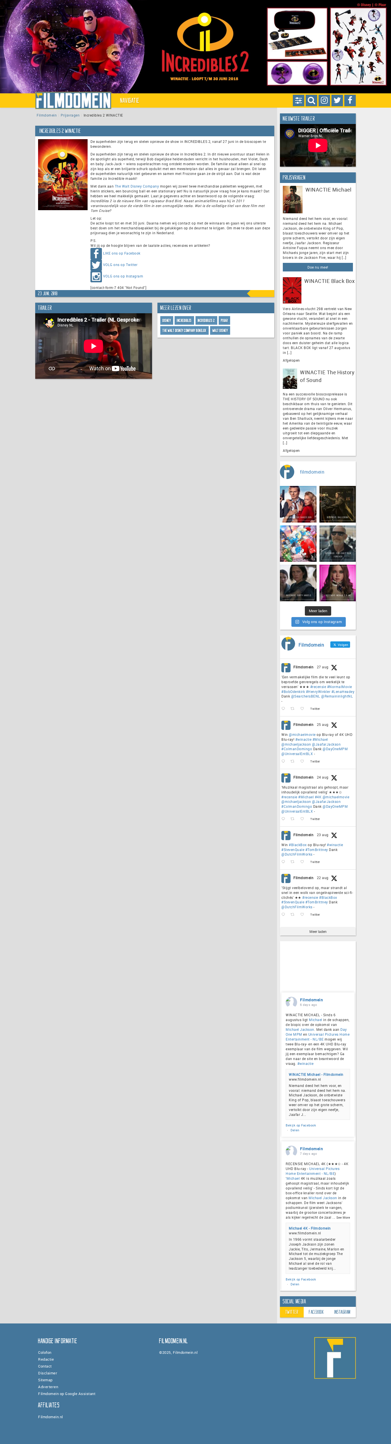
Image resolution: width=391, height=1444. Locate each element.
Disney (167, 320)
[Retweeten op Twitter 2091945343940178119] (294, 819)
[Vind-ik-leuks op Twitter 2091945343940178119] (304, 819)
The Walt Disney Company (137, 186)
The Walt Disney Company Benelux (184, 330)
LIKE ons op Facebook (122, 253)
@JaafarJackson (326, 744)
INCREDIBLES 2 (206, 320)
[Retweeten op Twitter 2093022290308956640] (294, 709)
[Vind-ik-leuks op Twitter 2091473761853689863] (304, 862)
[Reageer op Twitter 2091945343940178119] (284, 819)
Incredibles (184, 320)
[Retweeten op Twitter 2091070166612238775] (294, 915)
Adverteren (48, 1386)
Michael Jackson (300, 1029)
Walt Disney (220, 330)
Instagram (342, 1312)
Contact (45, 1366)
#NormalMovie (339, 686)
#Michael (320, 739)
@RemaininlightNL (337, 696)
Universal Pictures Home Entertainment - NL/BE (317, 1036)
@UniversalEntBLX (297, 753)
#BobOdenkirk (293, 691)
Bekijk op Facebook (301, 1125)
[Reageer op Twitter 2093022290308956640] (284, 709)
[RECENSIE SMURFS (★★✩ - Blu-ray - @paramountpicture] (298, 543)
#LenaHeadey (343, 691)
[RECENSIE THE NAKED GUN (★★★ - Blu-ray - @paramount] (298, 504)
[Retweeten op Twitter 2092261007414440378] (294, 762)
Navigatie (130, 100)
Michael (315, 1019)
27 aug (323, 667)
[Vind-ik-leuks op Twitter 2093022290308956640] (304, 709)
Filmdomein (47, 115)
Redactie (46, 1359)
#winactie (303, 739)
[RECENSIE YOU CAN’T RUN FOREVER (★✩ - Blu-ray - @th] (337, 543)
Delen (295, 1130)
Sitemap (45, 1379)
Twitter (292, 1312)
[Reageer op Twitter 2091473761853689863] (284, 862)
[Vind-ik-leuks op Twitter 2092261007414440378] (304, 762)
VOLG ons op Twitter (120, 264)
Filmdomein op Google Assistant (66, 1393)
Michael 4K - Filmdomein (310, 1228)
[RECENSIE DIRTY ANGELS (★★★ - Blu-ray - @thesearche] (298, 583)
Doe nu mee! (317, 267)
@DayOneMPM (335, 748)
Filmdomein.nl (50, 1416)
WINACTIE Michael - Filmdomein (316, 1074)
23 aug (323, 834)
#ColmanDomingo (296, 748)
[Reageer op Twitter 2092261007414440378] (284, 762)
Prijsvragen (70, 115)
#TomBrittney (316, 849)
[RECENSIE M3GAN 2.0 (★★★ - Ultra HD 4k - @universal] (337, 583)
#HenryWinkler (318, 691)
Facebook (316, 1312)
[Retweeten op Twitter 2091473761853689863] (294, 862)
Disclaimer (47, 1373)
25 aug (323, 724)
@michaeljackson (296, 744)
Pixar (224, 320)
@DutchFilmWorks (297, 854)
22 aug (323, 877)
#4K (318, 797)
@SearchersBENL (305, 696)
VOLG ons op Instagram (123, 276)
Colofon (45, 1352)
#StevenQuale (292, 849)
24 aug (323, 777)
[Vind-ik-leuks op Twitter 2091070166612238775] (304, 915)
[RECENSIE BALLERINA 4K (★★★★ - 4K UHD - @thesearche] (337, 504)
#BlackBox (298, 844)
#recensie (318, 686)
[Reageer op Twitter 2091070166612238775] (284, 915)
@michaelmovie (302, 734)
